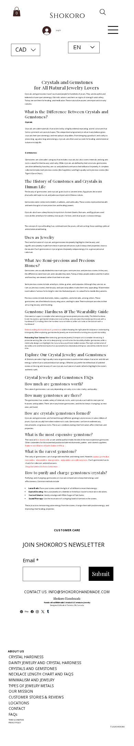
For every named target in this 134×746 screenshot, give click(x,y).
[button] (26, 50)
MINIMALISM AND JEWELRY (31, 680)
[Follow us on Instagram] (37, 612)
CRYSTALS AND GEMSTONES (33, 668)
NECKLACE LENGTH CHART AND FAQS (41, 674)
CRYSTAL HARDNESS (26, 656)
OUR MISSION (21, 691)
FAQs (13, 714)
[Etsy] (27, 612)
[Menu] (113, 30)
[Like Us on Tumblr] (48, 612)
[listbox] (26, 50)
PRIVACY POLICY (15, 723)
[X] (43, 612)
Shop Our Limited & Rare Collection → (42, 466)
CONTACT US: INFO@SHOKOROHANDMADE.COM (67, 591)
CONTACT (17, 708)
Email (31, 560)
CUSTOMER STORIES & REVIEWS (36, 697)
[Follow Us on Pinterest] (21, 612)
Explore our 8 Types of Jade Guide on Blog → (45, 445)
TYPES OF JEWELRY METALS (31, 685)
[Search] (98, 12)
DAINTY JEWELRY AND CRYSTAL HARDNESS (45, 662)
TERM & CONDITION (16, 720)
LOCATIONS (19, 703)
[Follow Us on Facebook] (32, 612)
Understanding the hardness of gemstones (43, 330)
